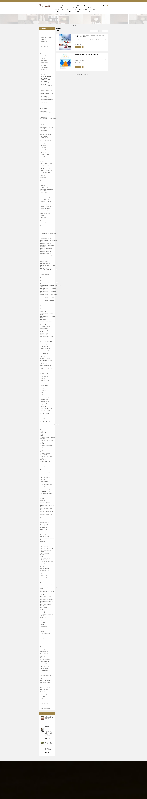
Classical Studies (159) (44, 199)
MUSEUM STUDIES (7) (44, 543)
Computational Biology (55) (45, 206)
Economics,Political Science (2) (46, 255)
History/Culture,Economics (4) (46, 416)
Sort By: (87, 30)
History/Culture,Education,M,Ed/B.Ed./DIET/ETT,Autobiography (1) (47, 428)
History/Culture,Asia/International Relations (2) (47, 414)
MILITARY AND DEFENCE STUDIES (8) (47, 539)
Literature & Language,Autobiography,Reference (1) (47, 505)
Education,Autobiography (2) (45, 263)
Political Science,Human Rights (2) (47, 594)
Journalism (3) (42, 486)
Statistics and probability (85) (46, 692)
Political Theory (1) (43, 607)
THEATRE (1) (42, 696)
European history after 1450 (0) (46, 360)
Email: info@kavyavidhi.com (97, 781)
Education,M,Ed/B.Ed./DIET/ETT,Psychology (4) (47, 304)
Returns (60, 785)
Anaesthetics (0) (44, 344)
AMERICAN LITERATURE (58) (46, 37)
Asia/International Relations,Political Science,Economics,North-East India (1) (46, 112)
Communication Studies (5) (45, 203)
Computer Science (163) (44, 210)
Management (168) (43, 527)
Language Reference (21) (46, 495)
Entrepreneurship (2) (45, 166)
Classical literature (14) (44, 195)
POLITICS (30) (43, 609)
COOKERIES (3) (43, 211)
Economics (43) (43, 227)
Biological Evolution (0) (44, 154)
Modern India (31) (44, 404)
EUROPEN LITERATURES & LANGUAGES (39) (45, 363)
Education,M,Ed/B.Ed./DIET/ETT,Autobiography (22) (47, 283)
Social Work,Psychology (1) (45, 682)
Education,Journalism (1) (45, 272)
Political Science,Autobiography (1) (46, 581)
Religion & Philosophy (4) (45, 636)
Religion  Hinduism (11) (44, 648)
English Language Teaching (65, 7)
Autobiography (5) (43, 147)
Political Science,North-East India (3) (46, 602)
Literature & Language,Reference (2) (46, 512)
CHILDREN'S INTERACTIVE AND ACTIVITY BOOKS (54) (46, 190)
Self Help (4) (42, 673)
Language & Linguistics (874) (45, 489)
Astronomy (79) (43, 145)
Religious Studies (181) (45, 633)
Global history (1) (43, 388)
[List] (58, 31)
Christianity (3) (44, 626)
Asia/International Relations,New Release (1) (46, 100)
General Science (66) (45, 666)
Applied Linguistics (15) (45, 491)
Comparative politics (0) (44, 204)
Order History (77, 776)
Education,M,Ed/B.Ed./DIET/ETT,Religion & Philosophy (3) (47, 311)
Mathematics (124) (44, 479)
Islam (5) (43, 629)
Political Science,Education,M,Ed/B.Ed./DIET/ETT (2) (47, 591)
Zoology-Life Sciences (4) (45, 708)
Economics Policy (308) (44, 231)
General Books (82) (43, 382)
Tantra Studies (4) (43, 694)
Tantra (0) (43, 635)
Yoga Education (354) (44, 706)
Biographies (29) (44, 60)
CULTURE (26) (44, 65)
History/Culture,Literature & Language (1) (45, 443)
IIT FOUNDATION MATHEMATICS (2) (46, 468)
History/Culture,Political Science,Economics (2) (45, 454)
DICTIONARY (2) (43, 222)
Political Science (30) (44, 579)
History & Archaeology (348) (45, 394)
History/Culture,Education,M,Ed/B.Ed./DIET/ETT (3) (47, 425)
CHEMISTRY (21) (43, 177)
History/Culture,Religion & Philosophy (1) (45, 459)
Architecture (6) (44, 58)
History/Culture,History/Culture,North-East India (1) (47, 438)
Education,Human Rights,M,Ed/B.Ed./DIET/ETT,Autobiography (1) (47, 270)
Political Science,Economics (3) (46, 584)
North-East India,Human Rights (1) (47, 548)
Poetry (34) (43, 74)
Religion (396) (42, 622)
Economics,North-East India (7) (46, 253)
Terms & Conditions (63, 780)
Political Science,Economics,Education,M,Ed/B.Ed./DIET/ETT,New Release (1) (47, 587)
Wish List (76, 778)
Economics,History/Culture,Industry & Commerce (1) (47, 246)
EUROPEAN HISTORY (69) (45, 358)
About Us (61, 774)
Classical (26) (42, 194)
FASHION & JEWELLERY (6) (45, 367)
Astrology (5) (42, 143)
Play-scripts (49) (44, 72)
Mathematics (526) (43, 529)
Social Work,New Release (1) (45, 680)
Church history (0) (43, 192)
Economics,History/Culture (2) (46, 243)
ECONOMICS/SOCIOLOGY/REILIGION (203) (47, 234)
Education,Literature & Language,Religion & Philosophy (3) (46, 276)
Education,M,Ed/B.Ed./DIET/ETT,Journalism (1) (47, 292)
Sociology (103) (44, 236)
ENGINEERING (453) (44, 328)
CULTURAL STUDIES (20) (45, 213)
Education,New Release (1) (45, 319)
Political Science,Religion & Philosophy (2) (45, 605)
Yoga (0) (42, 371)
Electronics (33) (43, 324)
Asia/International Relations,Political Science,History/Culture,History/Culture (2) (47, 117)
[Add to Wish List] (78, 47)
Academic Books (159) (45, 475)
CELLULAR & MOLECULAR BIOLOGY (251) (45, 175)
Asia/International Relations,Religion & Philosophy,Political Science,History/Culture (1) (45, 138)
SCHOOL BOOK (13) (44, 653)
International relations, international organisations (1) (46, 483)
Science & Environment (79, 11)
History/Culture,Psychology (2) (46, 456)
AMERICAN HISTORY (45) (45, 35)
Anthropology (64, 5)
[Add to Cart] (80, 47)
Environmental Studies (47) (46, 664)
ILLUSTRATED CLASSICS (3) (45, 471)
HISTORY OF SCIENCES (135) (45, 410)
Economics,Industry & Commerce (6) (46, 249)
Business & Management (89, 5)
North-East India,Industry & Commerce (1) (45, 551)
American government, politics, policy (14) (46, 33)
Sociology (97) (44, 577)
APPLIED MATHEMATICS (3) (45, 43)
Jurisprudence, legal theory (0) (46, 487)
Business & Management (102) (46, 163)
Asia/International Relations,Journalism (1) (44, 97)
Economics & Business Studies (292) (46, 229)
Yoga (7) (41, 705)
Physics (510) (42, 572)
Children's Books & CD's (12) (45, 183)
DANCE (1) (42, 215)
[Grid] (57, 31)
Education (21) (43, 259)
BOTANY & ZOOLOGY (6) (45, 158)
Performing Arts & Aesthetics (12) (46, 564)
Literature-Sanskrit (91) (44, 522)
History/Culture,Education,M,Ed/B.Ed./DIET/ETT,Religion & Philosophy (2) (47, 431)
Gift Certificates (77, 785)
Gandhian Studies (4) (45, 399)
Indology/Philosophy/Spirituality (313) (46, 473)
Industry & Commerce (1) (45, 481)
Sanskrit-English (67, 11)
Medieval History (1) (44, 534)
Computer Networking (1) (46, 208)
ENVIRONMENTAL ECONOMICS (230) (46, 342)
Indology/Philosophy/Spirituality (61, 9)
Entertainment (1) (44, 67)
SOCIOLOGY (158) (43, 685)
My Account (76, 774)
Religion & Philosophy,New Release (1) (47, 645)
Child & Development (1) (46, 185)
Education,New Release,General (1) (47, 321)
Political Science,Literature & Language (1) (46, 597)
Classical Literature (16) (45, 64)
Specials (60, 783)
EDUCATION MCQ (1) (44, 261)
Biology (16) (42, 156)
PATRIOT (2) (42, 563)
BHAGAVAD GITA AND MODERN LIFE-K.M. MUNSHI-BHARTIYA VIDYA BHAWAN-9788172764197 (49, 719)
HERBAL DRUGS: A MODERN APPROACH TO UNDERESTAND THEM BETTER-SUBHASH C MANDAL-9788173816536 (49, 746)
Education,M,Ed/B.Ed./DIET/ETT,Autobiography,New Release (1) (47, 286)
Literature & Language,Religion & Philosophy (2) (46, 515)
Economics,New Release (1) (45, 251)
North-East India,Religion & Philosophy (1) (45, 554)
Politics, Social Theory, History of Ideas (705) (46, 615)
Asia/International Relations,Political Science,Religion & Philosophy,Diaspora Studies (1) (46, 132)
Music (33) (42, 544)
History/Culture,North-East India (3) (46, 447)
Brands (74, 791)
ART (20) (41, 48)
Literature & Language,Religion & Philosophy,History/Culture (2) (46, 518)
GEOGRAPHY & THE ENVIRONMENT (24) (44, 386)
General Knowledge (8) (45, 477)
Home (57, 5)
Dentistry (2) (43, 351)
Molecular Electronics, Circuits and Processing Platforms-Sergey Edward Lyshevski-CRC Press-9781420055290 (49, 732)
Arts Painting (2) (43, 55)
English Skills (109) (43, 339)
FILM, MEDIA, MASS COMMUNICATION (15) (44, 374)
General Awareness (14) (44, 380)
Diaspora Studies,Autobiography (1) (46, 219)
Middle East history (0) (44, 536)
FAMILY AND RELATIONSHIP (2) (46, 365)
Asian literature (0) (44, 142)
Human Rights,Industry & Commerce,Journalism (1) (45, 465)
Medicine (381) (43, 532)
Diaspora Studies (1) (44, 217)
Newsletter (76, 781)
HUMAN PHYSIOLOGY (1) (45, 461)
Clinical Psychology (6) (45, 350)
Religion (59, 11)
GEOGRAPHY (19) (44, 668)
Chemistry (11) (44, 663)
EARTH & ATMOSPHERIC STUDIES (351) (47, 224)
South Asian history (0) (44, 689)
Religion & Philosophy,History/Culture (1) (46, 642)
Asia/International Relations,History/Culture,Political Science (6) (47, 93)
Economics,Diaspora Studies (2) (46, 238)
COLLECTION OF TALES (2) (45, 201)
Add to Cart (47, 726)
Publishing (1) (42, 620)
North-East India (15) (44, 546)
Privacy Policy (62, 778)
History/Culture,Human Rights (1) (46, 440)
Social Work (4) (43, 678)
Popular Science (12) (45, 672)
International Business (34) (46, 170)
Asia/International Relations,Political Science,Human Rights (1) (46, 123)
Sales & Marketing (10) (45, 172)
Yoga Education (90, 11)
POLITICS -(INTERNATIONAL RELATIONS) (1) (46, 612)
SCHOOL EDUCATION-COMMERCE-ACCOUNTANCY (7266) (45, 656)
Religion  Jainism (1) (44, 649)
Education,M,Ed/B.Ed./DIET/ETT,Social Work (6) (47, 314)
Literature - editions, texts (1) (46, 520)
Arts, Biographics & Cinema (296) (46, 56)
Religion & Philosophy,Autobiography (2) (46, 639)
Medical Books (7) (44, 670)
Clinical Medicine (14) (45, 348)
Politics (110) (43, 406)
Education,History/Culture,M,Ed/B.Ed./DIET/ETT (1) (47, 266)
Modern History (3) (43, 541)
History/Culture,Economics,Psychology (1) (47, 419)
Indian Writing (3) (44, 403)
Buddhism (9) (43, 624)
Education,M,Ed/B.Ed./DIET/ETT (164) (46, 279)
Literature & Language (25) (45, 502)
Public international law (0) (45, 619)
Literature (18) (44, 69)
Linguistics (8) (43, 500)
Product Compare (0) (65, 30)
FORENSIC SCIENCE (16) (45, 376)
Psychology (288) (43, 617)
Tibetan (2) (42, 698)
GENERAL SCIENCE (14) (44, 383)
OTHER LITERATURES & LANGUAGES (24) (45, 559)
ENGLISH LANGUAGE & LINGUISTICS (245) (44, 334)
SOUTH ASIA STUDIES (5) (45, 687)
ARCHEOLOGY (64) (43, 44)
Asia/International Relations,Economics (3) (44, 82)
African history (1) (43, 31)
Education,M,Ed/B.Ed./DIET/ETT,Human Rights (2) (47, 289)
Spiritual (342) (43, 691)
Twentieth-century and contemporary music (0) (44, 702)
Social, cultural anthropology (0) (46, 684)
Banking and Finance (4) (44, 152)
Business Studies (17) (45, 165)
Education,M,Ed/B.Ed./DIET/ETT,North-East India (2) (47, 301)
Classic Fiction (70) (45, 62)
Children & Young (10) (45, 187)
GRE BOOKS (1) (43, 390)
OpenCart (72, 793)
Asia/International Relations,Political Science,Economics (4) (44, 107)
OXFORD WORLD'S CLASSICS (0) (46, 561)
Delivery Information (63, 776)
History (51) (42, 392)
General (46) (42, 378)
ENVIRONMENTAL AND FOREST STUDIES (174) (45, 354)
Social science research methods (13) (46, 676)
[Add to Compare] (76, 47)
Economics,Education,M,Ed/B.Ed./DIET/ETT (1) (47, 241)
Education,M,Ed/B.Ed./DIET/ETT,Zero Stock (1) (47, 317)
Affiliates (76, 780)
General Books (76, 7)
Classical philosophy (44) (45, 197)
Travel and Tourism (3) (44, 700)
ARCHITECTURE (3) (44, 46)
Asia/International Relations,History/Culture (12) (46, 89)
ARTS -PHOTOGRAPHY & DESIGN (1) (46, 52)
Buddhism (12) (43, 161)
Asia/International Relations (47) (46, 76)
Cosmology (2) (44, 573)
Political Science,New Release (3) (46, 599)
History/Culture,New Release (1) (46, 445)
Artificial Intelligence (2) (46, 661)
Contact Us (61, 781)
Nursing (74, 25)
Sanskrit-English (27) (44, 651)
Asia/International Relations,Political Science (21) (46, 103)
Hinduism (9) (43, 628)
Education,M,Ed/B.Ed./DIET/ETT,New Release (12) (47, 298)
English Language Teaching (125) (46, 336)
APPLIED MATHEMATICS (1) (46, 346)
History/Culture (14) (44, 411)
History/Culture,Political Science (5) (46, 451)
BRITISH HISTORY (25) (44, 159)
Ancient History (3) (43, 39)
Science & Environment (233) (45, 659)
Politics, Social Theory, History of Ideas (88, 9)
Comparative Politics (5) (46, 395)
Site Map (83, 791)
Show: (100, 30)
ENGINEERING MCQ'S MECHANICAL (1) (44, 331)
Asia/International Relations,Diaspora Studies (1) (46, 79)
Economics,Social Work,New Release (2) (45, 257)
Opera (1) (42, 556)
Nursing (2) (43, 356)
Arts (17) (41, 50)
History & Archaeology (87, 7)
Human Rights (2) (43, 463)
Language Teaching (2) (45, 496)
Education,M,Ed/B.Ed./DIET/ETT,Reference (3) (47, 307)
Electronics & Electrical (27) (46, 326)
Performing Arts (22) (45, 71)
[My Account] (103, 6)
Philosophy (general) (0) (44, 568)
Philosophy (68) (44, 575)
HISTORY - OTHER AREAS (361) (46, 408)
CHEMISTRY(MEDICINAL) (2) (46, 182)
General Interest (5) (45, 401)
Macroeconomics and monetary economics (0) (46, 525)
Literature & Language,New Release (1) (47, 509)
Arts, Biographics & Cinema (75, 5)
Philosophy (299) (43, 566)
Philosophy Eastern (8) (44, 570)
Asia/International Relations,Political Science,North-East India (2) (46, 127)
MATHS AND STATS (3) (44, 531)
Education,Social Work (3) (45, 322)
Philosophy (74, 9)
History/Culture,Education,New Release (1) (46, 435)
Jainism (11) (43, 631)
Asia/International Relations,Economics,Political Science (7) (46, 86)
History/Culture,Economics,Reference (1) (47, 422)
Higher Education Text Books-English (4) (47, 369)
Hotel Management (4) (45, 168)
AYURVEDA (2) (43, 149)
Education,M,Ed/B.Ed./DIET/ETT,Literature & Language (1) (47, 295)
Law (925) (42, 498)
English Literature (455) (44, 338)
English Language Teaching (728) (47, 493)
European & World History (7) (47, 397)
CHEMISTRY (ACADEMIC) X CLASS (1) (47, 179)
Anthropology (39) (43, 41)
